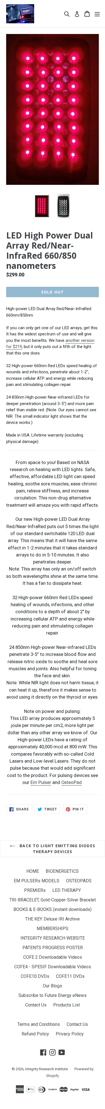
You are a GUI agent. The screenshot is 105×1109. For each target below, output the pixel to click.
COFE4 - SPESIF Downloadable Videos (52, 966)
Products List (66, 1005)
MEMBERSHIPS (52, 928)
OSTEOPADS (79, 880)
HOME (32, 871)
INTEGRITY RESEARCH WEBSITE (52, 938)
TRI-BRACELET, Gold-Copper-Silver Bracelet (53, 900)
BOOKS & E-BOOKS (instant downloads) (52, 909)
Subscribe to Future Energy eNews (52, 995)
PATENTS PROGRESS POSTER (52, 947)
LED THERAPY (66, 890)
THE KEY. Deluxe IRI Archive (52, 919)
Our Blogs (52, 985)
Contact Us (35, 1005)
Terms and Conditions (38, 1024)
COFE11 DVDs (70, 976)
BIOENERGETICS (62, 871)
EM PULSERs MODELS (36, 880)
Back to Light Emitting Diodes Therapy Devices (56, 848)
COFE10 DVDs (35, 976)
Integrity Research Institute (46, 1069)
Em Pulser (41, 782)
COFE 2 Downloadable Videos (52, 957)
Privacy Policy (70, 1034)
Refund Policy (35, 1034)
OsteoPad (71, 782)
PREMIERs (35, 890)
